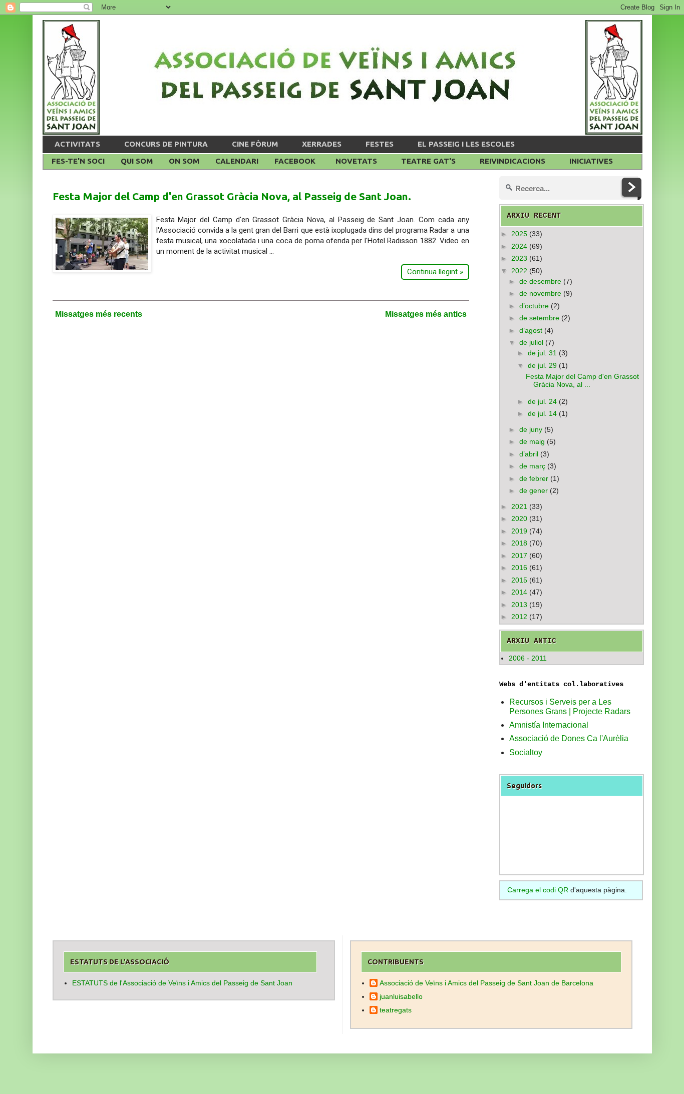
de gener (533, 490)
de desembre (540, 281)
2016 (519, 568)
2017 (519, 556)
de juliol (531, 342)
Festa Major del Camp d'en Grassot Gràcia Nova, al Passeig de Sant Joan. (232, 196)
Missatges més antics (426, 314)
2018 (519, 543)
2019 (519, 531)
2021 (519, 506)
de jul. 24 (542, 401)
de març (532, 466)
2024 (519, 246)
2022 (519, 271)
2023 (519, 258)
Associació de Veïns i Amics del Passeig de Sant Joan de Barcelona (486, 983)
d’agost (530, 330)
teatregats (396, 1010)
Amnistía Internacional (548, 725)
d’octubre (534, 306)
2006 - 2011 (528, 658)
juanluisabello (401, 996)
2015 (519, 580)
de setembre (539, 318)
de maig (532, 441)
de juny (530, 429)
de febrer (533, 478)
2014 (519, 592)
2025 (519, 234)
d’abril (528, 454)
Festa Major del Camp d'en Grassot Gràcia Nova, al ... (582, 380)
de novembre (540, 293)
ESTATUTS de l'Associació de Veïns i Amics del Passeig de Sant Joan (182, 983)
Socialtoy (525, 752)
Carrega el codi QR (537, 890)
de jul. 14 (542, 413)
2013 (519, 605)
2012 (519, 617)
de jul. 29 (542, 365)
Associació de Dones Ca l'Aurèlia (568, 738)
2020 (519, 518)
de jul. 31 (542, 353)
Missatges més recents (98, 314)
